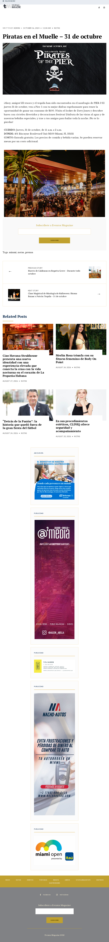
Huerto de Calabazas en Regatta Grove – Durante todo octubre (54, 271)
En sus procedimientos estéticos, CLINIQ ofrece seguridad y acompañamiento (73, 426)
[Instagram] (104, 8)
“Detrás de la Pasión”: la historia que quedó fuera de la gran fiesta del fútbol (22, 424)
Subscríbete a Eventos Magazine (54, 225)
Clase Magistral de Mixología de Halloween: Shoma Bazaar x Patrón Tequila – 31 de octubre (52, 294)
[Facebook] (99, 8)
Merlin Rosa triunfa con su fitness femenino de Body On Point (76, 358)
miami (12, 252)
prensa (29, 252)
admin (17, 28)
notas (21, 252)
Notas (57, 28)
